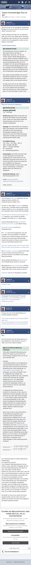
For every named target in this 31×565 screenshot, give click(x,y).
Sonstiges (23, 17)
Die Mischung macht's (8, 301)
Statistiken (4, 272)
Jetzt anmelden (15, 542)
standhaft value (6, 284)
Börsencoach (13, 198)
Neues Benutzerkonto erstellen (15, 531)
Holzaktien (24, 260)
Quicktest (18, 205)
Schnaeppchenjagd (21, 424)
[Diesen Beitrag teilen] (28, 24)
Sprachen (9, 562)
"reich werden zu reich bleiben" (12, 370)
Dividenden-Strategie (8, 227)
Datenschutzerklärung (19, 562)
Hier (6, 232)
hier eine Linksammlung (16, 265)
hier (7, 205)
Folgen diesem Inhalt (14, 548)
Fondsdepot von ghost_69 (11, 251)
